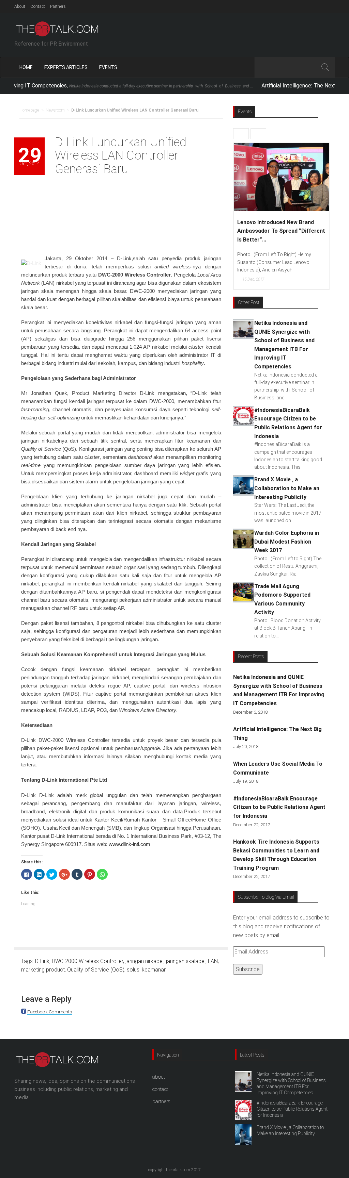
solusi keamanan (147, 969)
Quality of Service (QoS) (95, 969)
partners (161, 1101)
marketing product (43, 969)
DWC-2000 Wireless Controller (87, 961)
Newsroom (55, 110)
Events (108, 67)
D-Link (42, 961)
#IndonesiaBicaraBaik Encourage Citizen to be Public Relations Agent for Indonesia (279, 807)
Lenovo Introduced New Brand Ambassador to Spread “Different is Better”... (281, 231)
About (19, 6)
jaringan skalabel (186, 961)
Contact (37, 6)
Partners (58, 6)
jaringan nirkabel (144, 961)
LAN (213, 961)
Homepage (29, 110)
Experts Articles (66, 67)
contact (160, 1089)
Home (26, 67)
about (158, 1077)
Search (324, 67)
